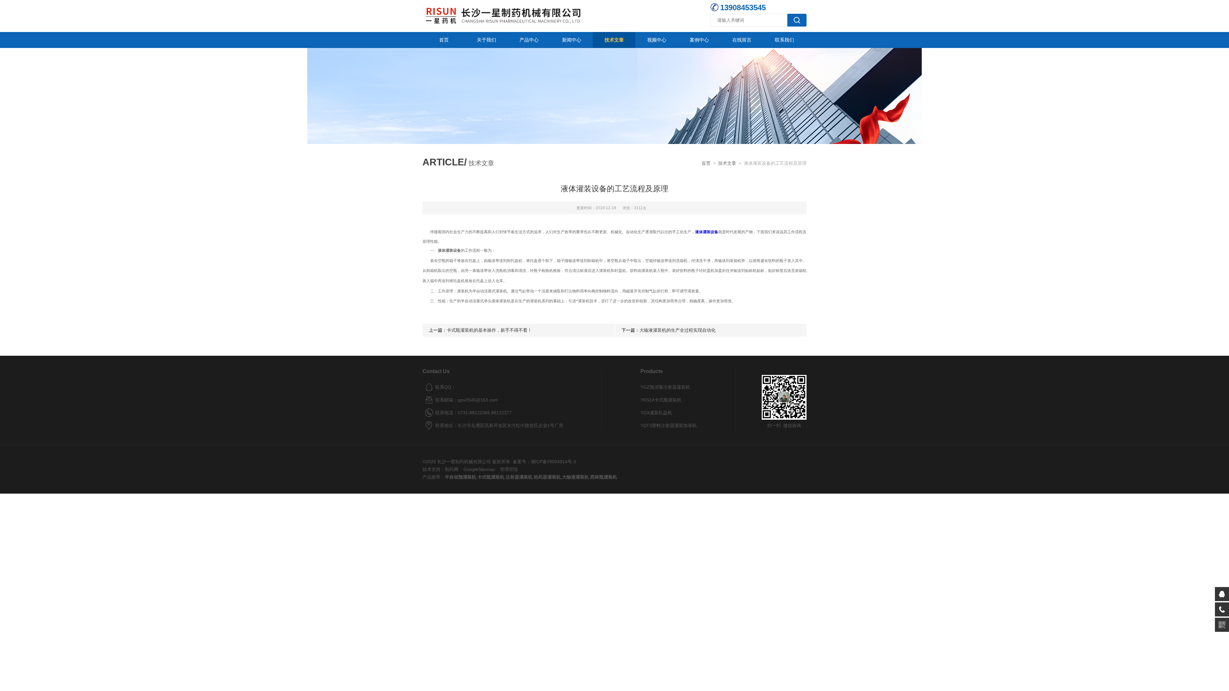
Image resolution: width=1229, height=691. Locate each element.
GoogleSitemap (479, 469)
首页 (444, 40)
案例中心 (699, 40)
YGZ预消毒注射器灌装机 (665, 387)
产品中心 (529, 40)
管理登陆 (509, 469)
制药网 (451, 469)
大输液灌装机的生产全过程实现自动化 (677, 330)
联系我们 (784, 40)
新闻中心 (571, 40)
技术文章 (614, 40)
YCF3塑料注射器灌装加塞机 (668, 425)
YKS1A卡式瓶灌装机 (660, 399)
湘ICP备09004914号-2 (553, 461)
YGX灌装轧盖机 (656, 412)
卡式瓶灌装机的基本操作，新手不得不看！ (489, 330)
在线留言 (741, 40)
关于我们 (486, 40)
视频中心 (656, 40)
